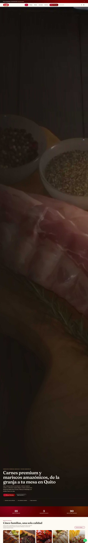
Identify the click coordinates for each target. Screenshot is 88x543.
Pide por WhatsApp (54, 4)
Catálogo (30, 4)
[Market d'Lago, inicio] (6, 4)
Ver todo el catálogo (79, 527)
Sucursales (41, 4)
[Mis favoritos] (81, 5)
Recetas (35, 4)
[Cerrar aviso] (84, 1)
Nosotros (46, 4)
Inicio (26, 4)
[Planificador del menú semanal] (84, 5)
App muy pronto (21, 1)
